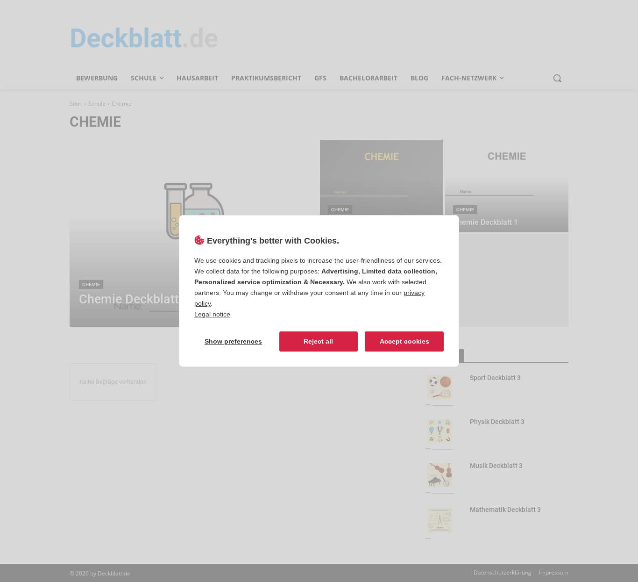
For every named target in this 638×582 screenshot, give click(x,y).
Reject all (318, 341)
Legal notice (212, 314)
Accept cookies (404, 341)
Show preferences (233, 341)
